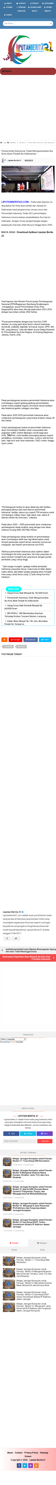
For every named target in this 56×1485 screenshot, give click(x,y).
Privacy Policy (31, 1453)
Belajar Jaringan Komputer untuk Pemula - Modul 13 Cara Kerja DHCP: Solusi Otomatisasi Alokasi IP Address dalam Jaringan (33, 1223)
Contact (18, 1453)
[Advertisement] (28, 107)
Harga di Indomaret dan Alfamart (18, 1125)
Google (16, 640)
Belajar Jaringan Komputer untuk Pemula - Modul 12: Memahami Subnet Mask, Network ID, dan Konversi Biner (34, 1283)
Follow (29, 1134)
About (10, 1453)
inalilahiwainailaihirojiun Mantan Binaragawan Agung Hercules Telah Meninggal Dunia (31, 950)
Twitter (46, 640)
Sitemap (44, 1453)
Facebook (31, 640)
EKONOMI (8, 647)
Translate (19, 1042)
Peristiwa (21, 647)
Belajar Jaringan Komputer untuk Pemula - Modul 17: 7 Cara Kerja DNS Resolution (33, 1159)
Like (13, 1134)
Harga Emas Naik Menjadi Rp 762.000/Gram (27, 593)
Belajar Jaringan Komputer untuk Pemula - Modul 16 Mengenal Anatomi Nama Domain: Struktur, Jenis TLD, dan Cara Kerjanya (33, 1173)
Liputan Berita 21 (12, 912)
